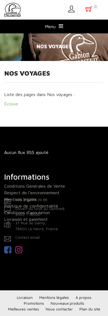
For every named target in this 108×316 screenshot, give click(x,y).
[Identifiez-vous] (71, 10)
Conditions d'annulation (27, 212)
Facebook (9, 249)
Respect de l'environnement (32, 192)
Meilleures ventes (23, 309)
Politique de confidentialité (31, 205)
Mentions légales (20, 199)
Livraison (25, 297)
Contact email (27, 237)
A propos (83, 297)
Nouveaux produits (67, 303)
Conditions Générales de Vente (34, 186)
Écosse (11, 103)
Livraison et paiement (26, 219)
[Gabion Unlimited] (12, 9)
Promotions (34, 303)
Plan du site (89, 309)
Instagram (20, 249)
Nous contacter (59, 309)
